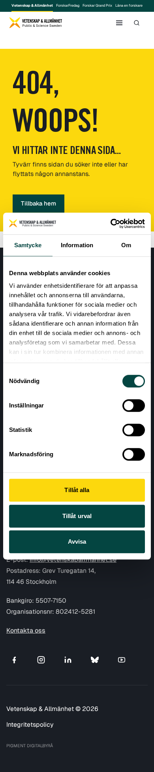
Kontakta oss (25, 630)
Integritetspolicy (30, 724)
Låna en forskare (129, 5)
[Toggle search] (137, 23)
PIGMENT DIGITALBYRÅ (29, 745)
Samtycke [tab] (27, 245)
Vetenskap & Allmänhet (32, 5)
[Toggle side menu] (119, 23)
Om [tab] (126, 245)
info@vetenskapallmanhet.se (73, 559)
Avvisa (77, 541)
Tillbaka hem (38, 203)
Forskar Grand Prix (97, 5)
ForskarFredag (67, 5)
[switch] (133, 405)
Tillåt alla (76, 490)
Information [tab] (77, 245)
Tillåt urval (77, 516)
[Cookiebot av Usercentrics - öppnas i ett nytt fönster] (111, 223)
